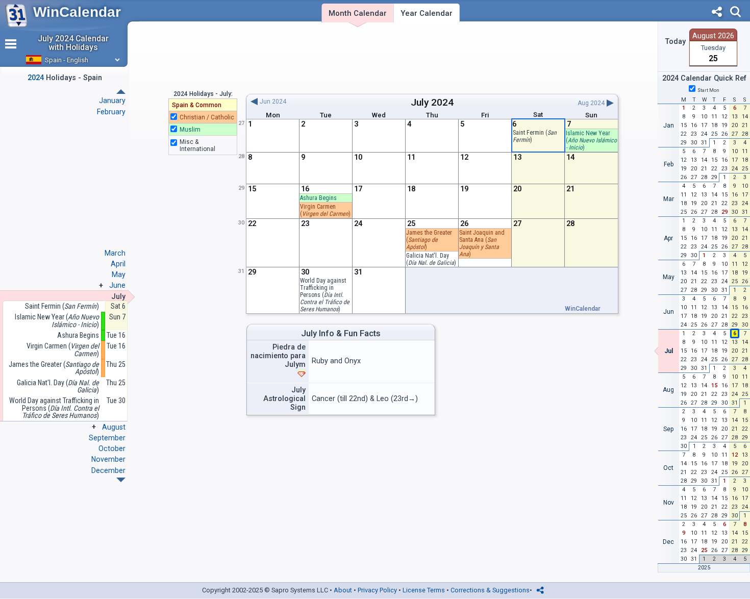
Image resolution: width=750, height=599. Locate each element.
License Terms (424, 590)
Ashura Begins (318, 198)
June (117, 285)
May (119, 274)
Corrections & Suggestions (490, 590)
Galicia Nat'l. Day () (58, 386)
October (112, 448)
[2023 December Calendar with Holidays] (121, 91)
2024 (442, 102)
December (108, 470)
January (112, 100)
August (114, 427)
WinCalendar (77, 12)
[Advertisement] (432, 57)
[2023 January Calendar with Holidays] (121, 480)
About (343, 590)
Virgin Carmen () (63, 349)
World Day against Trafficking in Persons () (324, 295)
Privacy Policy (377, 590)
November (108, 459)
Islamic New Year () (591, 140)
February (111, 112)
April (118, 264)
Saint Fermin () (62, 306)
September (107, 438)
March (115, 253)
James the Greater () (429, 240)
